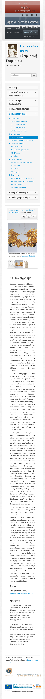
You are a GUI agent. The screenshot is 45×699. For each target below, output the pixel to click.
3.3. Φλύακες (15, 153)
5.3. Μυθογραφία (17, 185)
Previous (11, 245)
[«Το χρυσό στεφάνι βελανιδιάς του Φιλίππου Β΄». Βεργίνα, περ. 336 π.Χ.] (22, 238)
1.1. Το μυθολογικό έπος (19, 121)
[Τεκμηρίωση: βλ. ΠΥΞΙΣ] (28, 256)
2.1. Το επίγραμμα (17, 137)
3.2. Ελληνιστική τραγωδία (20, 150)
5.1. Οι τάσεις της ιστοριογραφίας (22, 178)
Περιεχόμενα (13, 210)
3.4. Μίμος (14, 156)
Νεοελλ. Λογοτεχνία (14, 32)
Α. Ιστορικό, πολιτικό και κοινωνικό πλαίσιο (18, 94)
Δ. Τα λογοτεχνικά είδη (18, 114)
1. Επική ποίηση (14, 118)
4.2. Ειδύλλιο (15, 166)
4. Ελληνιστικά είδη (15, 159)
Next (33, 245)
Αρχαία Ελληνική (30, 32)
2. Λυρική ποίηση (15, 134)
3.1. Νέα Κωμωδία (17, 147)
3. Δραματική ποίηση (16, 144)
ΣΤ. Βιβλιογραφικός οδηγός (19, 197)
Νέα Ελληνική (19, 28)
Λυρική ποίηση (14, 213)
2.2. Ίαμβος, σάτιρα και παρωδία (22, 140)
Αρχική (9, 28)
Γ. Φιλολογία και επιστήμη (19, 109)
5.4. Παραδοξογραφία (18, 188)
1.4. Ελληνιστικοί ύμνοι (19, 131)
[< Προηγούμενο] (23, 217)
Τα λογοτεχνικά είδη (26, 210)
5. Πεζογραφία (14, 175)
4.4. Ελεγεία (15, 172)
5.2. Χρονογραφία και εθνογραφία (22, 181)
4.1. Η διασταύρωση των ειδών (21, 162)
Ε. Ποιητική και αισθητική (19, 192)
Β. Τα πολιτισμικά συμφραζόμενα (16, 102)
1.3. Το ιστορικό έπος (18, 128)
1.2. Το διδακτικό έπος (18, 125)
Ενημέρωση (28, 36)
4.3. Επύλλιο (15, 169)
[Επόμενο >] (33, 217)
